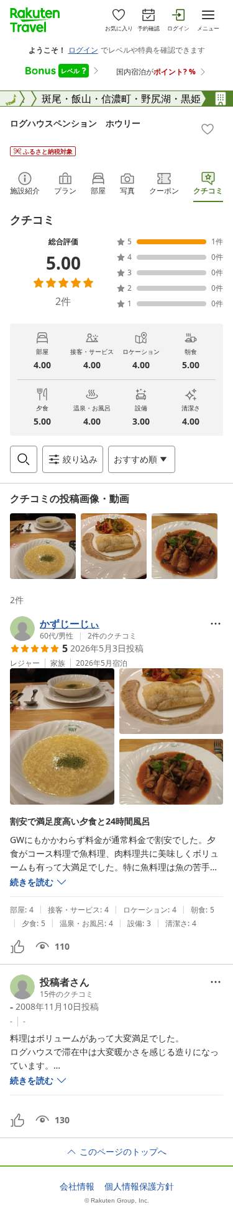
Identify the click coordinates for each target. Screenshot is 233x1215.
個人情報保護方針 (139, 1186)
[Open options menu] (215, 623)
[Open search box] (23, 459)
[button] (43, 546)
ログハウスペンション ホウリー (75, 123)
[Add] (207, 129)
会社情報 (77, 1186)
